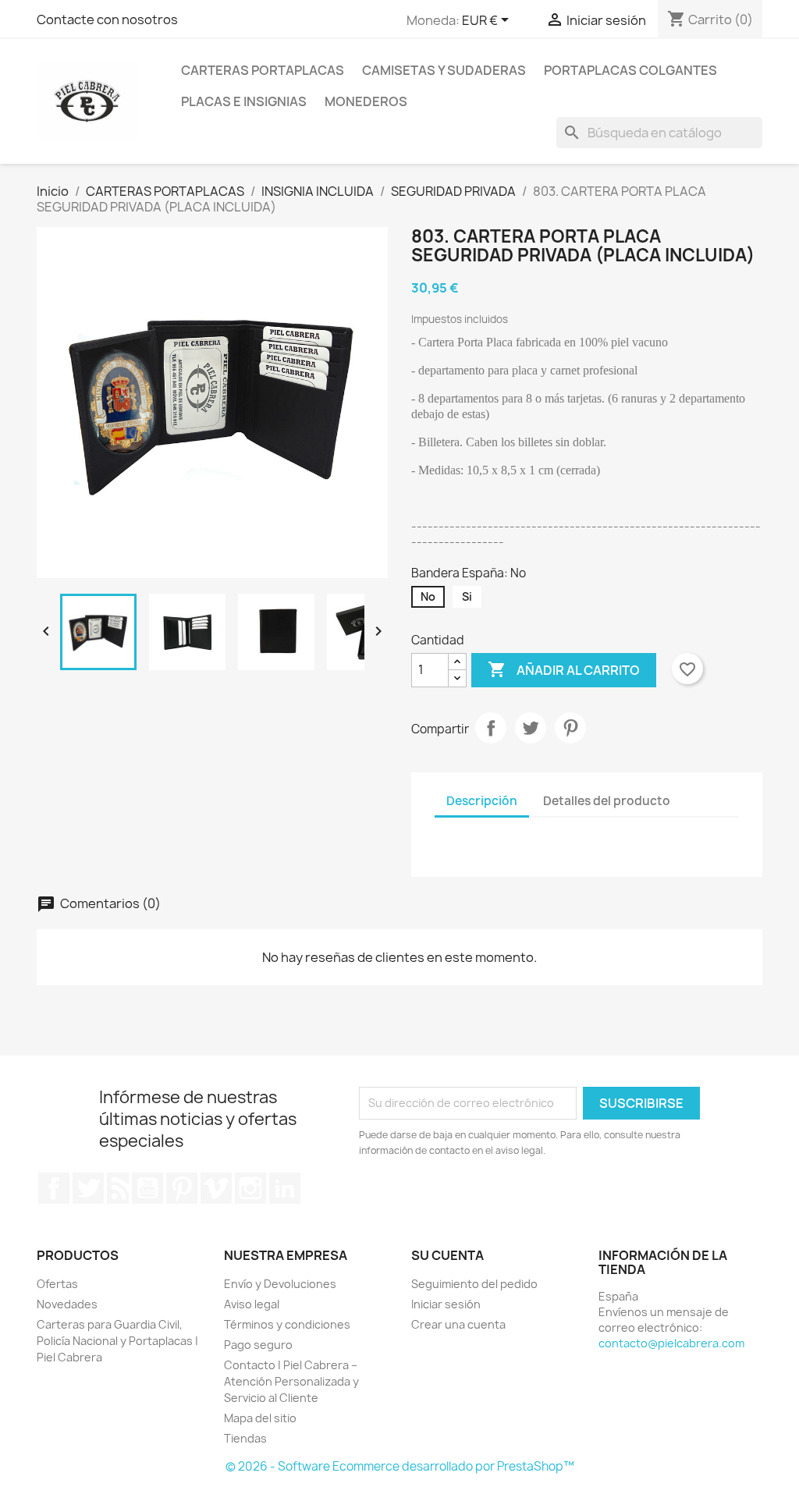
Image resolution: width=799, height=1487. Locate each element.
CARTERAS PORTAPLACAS (262, 70)
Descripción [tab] (481, 801)
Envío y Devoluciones (280, 1283)
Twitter (88, 1188)
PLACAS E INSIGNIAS (244, 101)
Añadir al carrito (564, 669)
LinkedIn (284, 1188)
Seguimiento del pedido (474, 1283)
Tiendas (245, 1438)
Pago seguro (258, 1344)
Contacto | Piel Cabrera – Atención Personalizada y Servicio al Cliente (291, 1381)
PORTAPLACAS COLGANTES (630, 70)
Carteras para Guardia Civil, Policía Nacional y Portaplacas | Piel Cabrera (117, 1341)
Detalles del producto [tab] (606, 801)
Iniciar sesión (446, 1304)
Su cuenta (447, 1255)
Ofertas (57, 1283)
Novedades (67, 1304)
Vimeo (216, 1188)
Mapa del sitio (260, 1418)
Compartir (490, 728)
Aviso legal (251, 1304)
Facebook (53, 1188)
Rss (118, 1188)
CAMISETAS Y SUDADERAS (444, 70)
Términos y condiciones (287, 1324)
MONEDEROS (366, 101)
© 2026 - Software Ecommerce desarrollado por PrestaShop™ (399, 1466)
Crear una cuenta (458, 1324)
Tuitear (530, 728)
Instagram (250, 1188)
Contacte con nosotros (107, 19)
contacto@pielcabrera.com (671, 1343)
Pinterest (570, 728)
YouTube (147, 1188)
